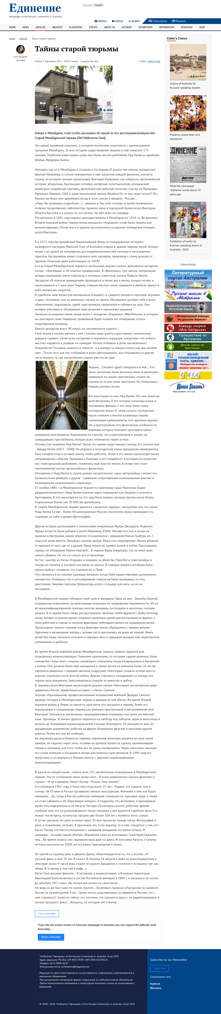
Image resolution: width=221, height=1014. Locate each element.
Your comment (47, 913)
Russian (88, 5)
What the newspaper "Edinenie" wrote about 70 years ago (185, 190)
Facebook (155, 983)
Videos (118, 21)
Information (166, 27)
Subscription (159, 21)
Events (93, 27)
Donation (186, 27)
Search (135, 21)
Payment (180, 21)
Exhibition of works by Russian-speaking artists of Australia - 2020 (186, 245)
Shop (202, 27)
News (25, 27)
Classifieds (75, 27)
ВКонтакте (155, 988)
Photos (102, 21)
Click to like (154, 61)
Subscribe (159, 968)
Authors (127, 27)
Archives (57, 27)
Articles (40, 27)
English (98, 5)
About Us (109, 27)
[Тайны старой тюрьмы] (74, 123)
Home (12, 27)
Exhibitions (145, 27)
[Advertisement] (188, 416)
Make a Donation (51, 936)
